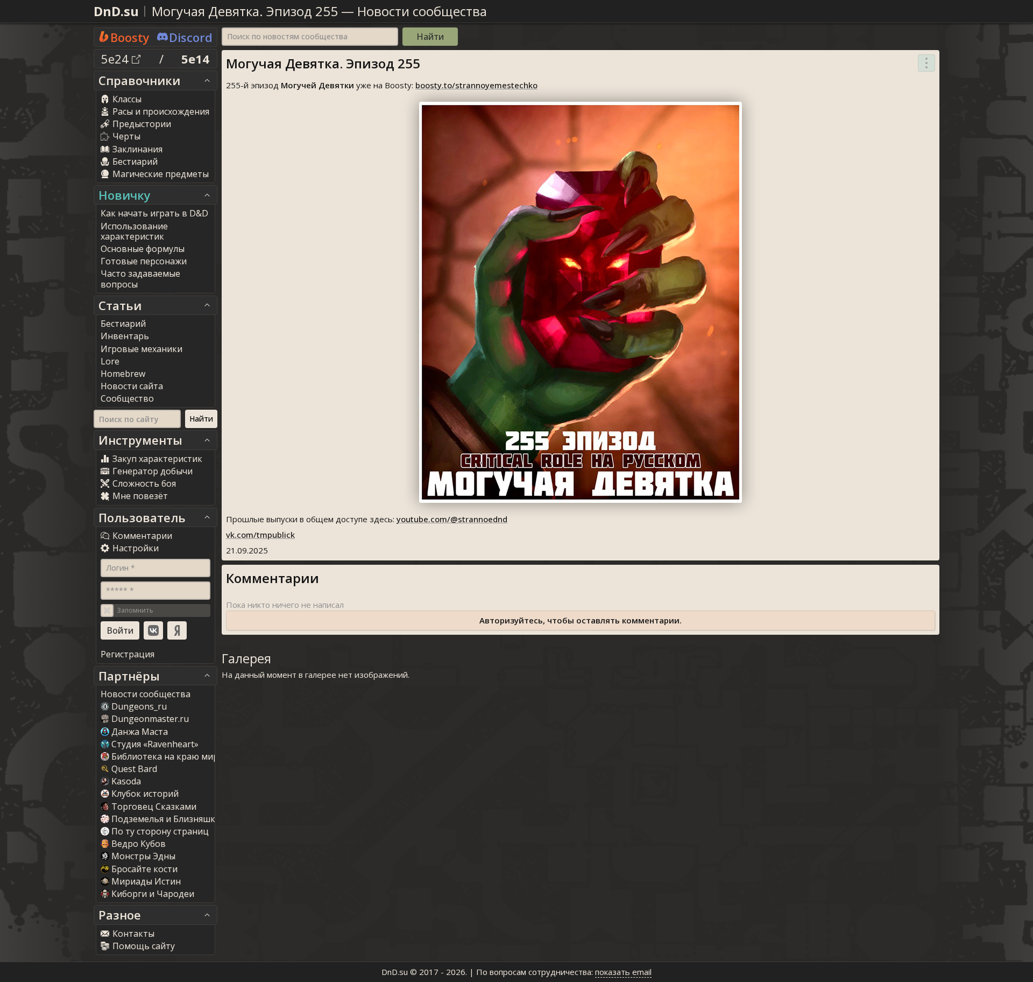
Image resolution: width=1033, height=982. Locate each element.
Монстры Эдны (143, 856)
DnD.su (116, 11)
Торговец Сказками (153, 806)
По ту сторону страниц (160, 831)
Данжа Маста (139, 732)
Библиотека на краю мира (167, 756)
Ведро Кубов (138, 844)
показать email (623, 971)
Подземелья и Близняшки (166, 819)
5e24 (116, 59)
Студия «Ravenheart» (155, 744)
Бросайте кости (144, 869)
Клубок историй (145, 793)
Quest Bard (134, 769)
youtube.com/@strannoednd (452, 519)
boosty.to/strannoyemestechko (476, 85)
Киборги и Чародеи (152, 894)
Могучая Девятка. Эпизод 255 (245, 11)
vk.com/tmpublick (260, 534)
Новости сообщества (422, 11)
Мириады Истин (146, 881)
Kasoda (126, 781)
